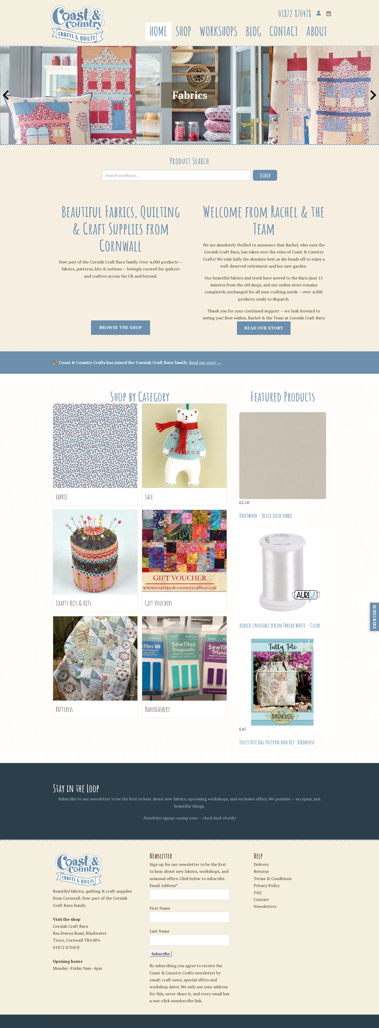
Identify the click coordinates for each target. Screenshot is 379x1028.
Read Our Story (263, 328)
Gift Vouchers (158, 603)
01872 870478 (66, 947)
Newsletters (265, 906)
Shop (183, 31)
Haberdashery (157, 709)
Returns (261, 871)
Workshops (218, 31)
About (316, 31)
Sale (149, 496)
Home (158, 31)
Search (265, 175)
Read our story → (205, 362)
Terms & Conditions (273, 878)
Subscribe (374, 617)
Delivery (261, 864)
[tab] (179, 137)
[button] (328, 14)
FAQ (257, 892)
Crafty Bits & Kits (73, 603)
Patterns (64, 709)
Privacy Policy (267, 885)
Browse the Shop (120, 327)
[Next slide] (372, 95)
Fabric (62, 496)
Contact (283, 31)
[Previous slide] (6, 95)
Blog (253, 31)
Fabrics (189, 95)
